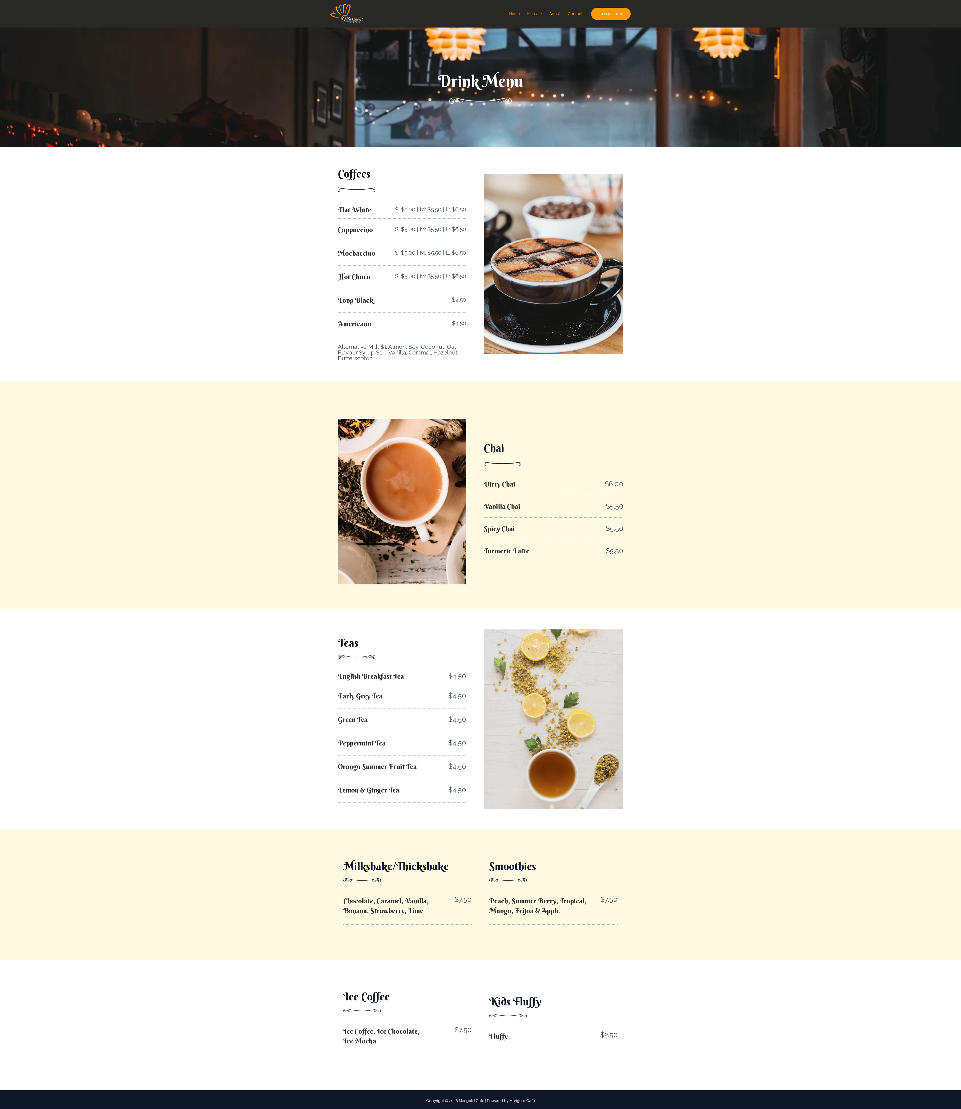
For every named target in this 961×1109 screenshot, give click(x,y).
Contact (575, 14)
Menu (532, 14)
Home (514, 14)
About (554, 14)
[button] (539, 14)
